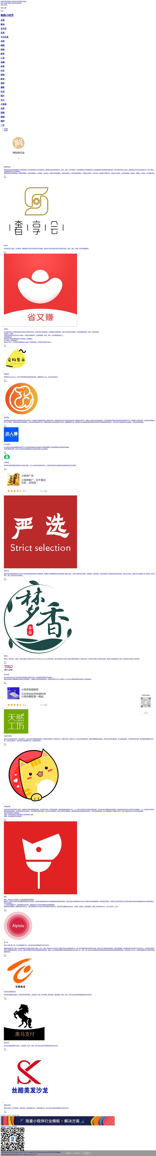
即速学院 (19, 1)
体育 (3, 66)
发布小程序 (4, 5)
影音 (3, 79)
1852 (13, 1115)
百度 (3, 33)
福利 (3, 121)
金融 (3, 62)
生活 (3, 91)
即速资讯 (14, 1)
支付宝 (3, 28)
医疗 (3, 96)
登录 (2, 8)
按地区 (10, 3)
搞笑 (3, 83)
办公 (3, 100)
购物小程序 (7, 15)
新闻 (3, 75)
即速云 (25, 1)
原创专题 (18, 3)
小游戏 (3, 104)
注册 (5, 8)
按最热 (6, 130)
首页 (2, 3)
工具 (3, 58)
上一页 (3, 1115)
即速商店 (8, 1)
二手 (3, 125)
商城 (3, 117)
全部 (3, 20)
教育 (3, 54)
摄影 (3, 87)
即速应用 (3, 1)
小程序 (5, 3)
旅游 (3, 49)
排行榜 (14, 3)
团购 (3, 113)
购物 (3, 45)
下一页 (17, 1115)
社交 (3, 70)
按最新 (6, 128)
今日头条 (4, 37)
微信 (3, 24)
